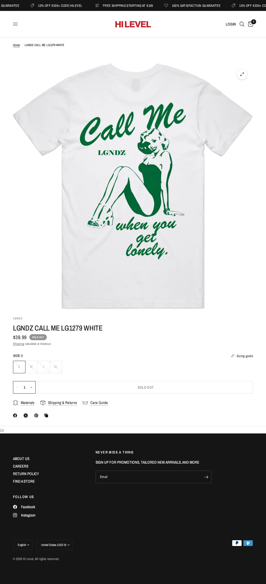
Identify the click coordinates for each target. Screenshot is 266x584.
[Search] (242, 24)
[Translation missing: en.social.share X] (27, 415)
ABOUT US (21, 458)
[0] (249, 24)
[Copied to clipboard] (47, 415)
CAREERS (20, 466)
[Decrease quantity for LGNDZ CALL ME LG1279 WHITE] (17, 387)
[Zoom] (242, 74)
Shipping (18, 344)
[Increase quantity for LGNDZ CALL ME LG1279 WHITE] (31, 387)
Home (16, 45)
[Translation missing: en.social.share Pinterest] (37, 415)
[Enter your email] (206, 477)
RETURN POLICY (26, 473)
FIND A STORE (24, 481)
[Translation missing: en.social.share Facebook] (16, 415)
